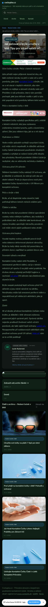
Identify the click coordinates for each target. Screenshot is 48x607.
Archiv (14, 19)
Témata (22, 19)
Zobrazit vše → (40, 406)
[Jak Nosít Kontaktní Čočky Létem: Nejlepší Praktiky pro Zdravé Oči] (24, 517)
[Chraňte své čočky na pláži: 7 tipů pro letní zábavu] (24, 432)
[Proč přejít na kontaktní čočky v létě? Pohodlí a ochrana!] (24, 474)
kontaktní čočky (26, 82)
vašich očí (41, 326)
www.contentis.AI (24, 594)
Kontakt (30, 19)
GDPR (35, 594)
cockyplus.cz (10, 3)
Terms (41, 594)
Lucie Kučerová (18, 349)
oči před (14, 276)
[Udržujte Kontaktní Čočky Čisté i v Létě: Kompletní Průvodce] (24, 560)
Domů (6, 19)
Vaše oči (36, 333)
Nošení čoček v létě (14, 28)
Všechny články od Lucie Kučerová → (23, 365)
